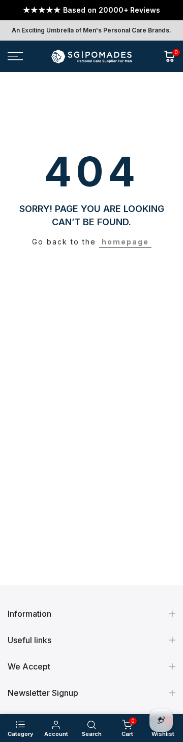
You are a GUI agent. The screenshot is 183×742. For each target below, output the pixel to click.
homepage (125, 241)
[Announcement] (91, 10)
